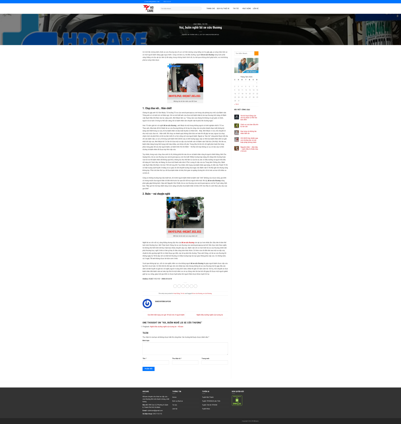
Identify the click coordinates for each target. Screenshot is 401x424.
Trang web (205, 358)
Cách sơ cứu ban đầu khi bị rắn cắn (249, 125)
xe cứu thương (207, 293)
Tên (145, 358)
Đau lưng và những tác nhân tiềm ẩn (248, 132)
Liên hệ (255, 8)
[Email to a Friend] (183, 286)
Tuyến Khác (206, 409)
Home (174, 397)
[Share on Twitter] (179, 286)
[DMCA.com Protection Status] (237, 400)
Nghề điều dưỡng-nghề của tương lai (210, 315)
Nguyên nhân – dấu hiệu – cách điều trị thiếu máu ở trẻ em (249, 149)
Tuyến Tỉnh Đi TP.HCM (209, 405)
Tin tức (205, 24)
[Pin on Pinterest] (187, 286)
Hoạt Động (246, 8)
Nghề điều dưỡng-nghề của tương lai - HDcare (166, 327)
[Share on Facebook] (175, 286)
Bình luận (146, 340)
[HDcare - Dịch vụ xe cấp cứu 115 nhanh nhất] (150, 8)
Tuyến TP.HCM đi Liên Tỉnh (211, 401)
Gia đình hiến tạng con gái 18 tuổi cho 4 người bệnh (165, 315)
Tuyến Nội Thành (208, 397)
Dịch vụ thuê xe (177, 401)
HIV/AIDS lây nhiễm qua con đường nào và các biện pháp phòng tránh (249, 140)
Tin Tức (236, 8)
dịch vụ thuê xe (223, 8)
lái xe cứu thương (197, 293)
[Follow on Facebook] (250, 1)
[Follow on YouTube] (257, 1)
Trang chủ (210, 8)
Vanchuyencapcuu (212, 34)
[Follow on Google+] (255, 1)
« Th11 (236, 104)
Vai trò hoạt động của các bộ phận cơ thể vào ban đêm (248, 118)
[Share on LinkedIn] (195, 286)
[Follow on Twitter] (252, 1)
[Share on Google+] (191, 286)
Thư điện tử (177, 358)
